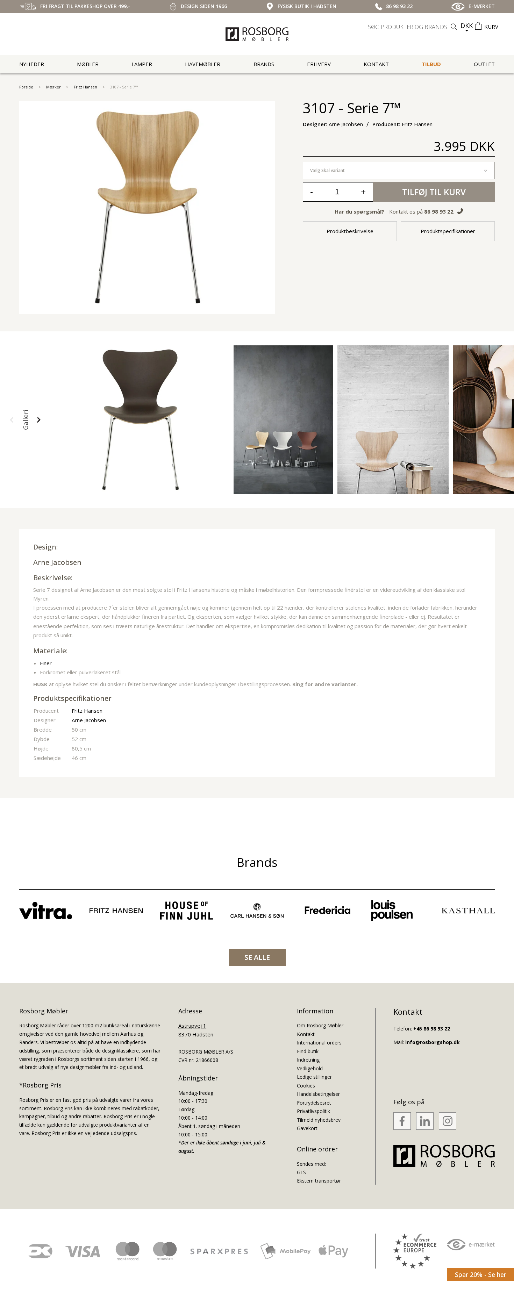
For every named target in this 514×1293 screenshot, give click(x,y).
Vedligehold (310, 1068)
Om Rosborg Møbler (320, 1025)
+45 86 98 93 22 (431, 1028)
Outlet (484, 63)
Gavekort (307, 1128)
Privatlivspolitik (313, 1111)
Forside (26, 86)
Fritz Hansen (85, 86)
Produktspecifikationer (448, 231)
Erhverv (319, 63)
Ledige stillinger (314, 1076)
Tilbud (431, 63)
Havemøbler (202, 63)
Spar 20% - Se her (480, 1274)
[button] (11, 420)
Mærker (53, 86)
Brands (264, 63)
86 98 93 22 (439, 211)
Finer (46, 663)
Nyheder (31, 63)
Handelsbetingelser (318, 1094)
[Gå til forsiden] (257, 34)
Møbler (88, 63)
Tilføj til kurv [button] (434, 191)
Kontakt (376, 63)
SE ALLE (257, 957)
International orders (319, 1042)
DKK (467, 25)
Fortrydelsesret (314, 1102)
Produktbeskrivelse (350, 231)
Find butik (308, 1051)
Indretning (308, 1059)
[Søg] (454, 26)
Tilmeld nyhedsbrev (319, 1119)
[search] (413, 27)
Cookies (306, 1085)
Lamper (141, 63)
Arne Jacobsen (57, 562)
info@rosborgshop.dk (432, 1042)
